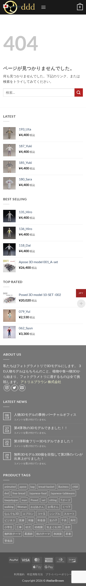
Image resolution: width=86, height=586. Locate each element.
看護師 (28, 533)
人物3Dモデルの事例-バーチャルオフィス (45, 414)
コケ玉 (41, 513)
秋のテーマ (43, 533)
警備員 (8, 540)
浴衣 (67, 527)
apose (23, 486)
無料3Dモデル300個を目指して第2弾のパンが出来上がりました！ (48, 456)
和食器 (41, 520)
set (44, 500)
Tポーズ (65, 500)
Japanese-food (38, 493)
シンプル (54, 513)
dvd (6, 493)
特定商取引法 (35, 574)
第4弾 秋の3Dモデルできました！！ (41, 428)
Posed (34, 500)
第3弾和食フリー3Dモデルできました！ (44, 441)
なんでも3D (11, 513)
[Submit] (79, 92)
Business (63, 486)
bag (32, 486)
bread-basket (46, 486)
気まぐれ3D (54, 527)
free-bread (19, 493)
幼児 (28, 527)
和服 (31, 520)
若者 (68, 533)
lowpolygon (11, 500)
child (75, 486)
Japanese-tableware (62, 493)
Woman (22, 506)
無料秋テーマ (12, 533)
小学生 (8, 527)
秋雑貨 (58, 533)
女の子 (53, 520)
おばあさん (37, 506)
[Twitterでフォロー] (14, 387)
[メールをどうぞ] (22, 387)
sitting (53, 500)
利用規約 (19, 574)
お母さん (53, 506)
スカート (69, 513)
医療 (21, 520)
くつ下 (66, 506)
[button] (43, 7)
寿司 (73, 520)
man (24, 500)
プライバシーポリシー (59, 574)
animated (10, 486)
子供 (64, 520)
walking (9, 506)
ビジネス (9, 520)
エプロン (28, 513)
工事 (19, 527)
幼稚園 (39, 527)
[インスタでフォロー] (7, 387)
